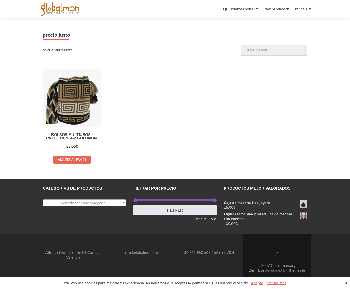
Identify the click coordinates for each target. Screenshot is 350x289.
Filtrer (175, 210)
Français (300, 9)
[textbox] (84, 203)
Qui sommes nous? (239, 9)
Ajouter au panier (72, 159)
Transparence (274, 9)
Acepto (257, 283)
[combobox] (84, 202)
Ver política (276, 283)
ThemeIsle (296, 270)
